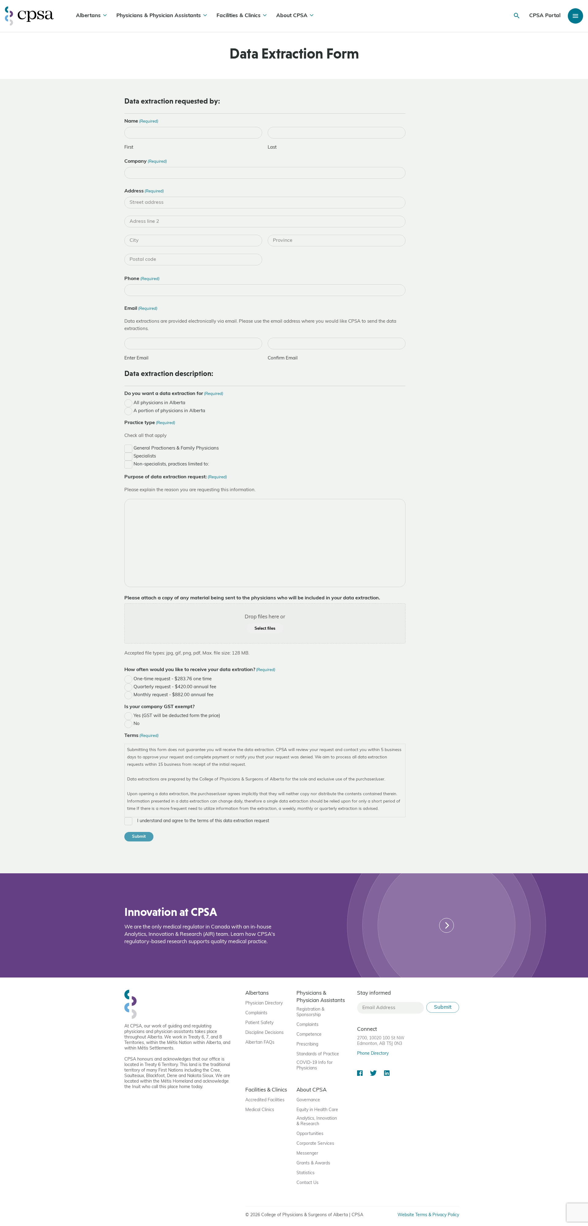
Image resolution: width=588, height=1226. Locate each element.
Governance (308, 1100)
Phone (142, 278)
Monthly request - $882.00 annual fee (173, 695)
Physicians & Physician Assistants (158, 15)
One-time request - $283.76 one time (173, 679)
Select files (264, 628)
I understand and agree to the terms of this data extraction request (203, 821)
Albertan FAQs (259, 1042)
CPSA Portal (544, 15)
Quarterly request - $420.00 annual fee (175, 687)
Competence (309, 1034)
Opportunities (309, 1134)
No (137, 724)
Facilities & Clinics (239, 15)
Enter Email (136, 358)
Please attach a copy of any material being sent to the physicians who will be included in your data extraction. (252, 598)
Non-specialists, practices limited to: (171, 464)
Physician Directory (264, 1003)
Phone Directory (373, 1053)
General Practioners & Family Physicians (176, 448)
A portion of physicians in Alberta (169, 411)
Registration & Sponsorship (310, 1012)
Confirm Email (283, 358)
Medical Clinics (259, 1110)
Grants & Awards (313, 1163)
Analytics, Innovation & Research (316, 1121)
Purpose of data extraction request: (175, 477)
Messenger (307, 1153)
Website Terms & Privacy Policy (428, 1215)
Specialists (145, 456)
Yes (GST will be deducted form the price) (177, 716)
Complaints (256, 1013)
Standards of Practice (317, 1054)
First (128, 147)
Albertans (88, 15)
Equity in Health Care (317, 1110)
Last (272, 147)
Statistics (305, 1173)
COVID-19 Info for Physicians (314, 1066)
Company (145, 161)
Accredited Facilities (265, 1100)
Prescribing (307, 1044)
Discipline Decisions (264, 1033)
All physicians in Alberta (159, 403)
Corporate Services (315, 1143)
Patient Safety (259, 1023)
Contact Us (307, 1183)
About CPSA (291, 15)
